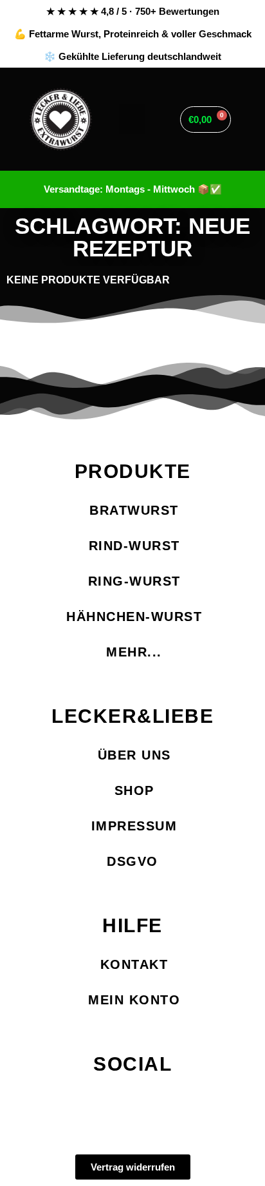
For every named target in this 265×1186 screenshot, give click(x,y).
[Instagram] (132, 1101)
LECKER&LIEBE (132, 716)
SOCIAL (132, 1064)
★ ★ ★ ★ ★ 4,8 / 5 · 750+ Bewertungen (132, 11)
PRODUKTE (133, 471)
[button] (132, 119)
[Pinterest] (177, 1101)
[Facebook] (87, 1101)
